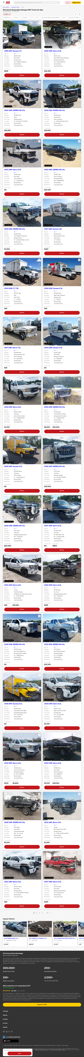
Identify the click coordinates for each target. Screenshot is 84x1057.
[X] (9, 1031)
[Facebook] (7, 1032)
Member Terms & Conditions (56, 1049)
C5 (38, 17)
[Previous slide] (5, 34)
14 (47, 913)
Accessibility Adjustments (13, 1037)
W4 (64, 17)
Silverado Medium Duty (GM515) (51, 17)
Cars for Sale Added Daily (51, 980)
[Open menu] (4, 2)
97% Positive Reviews (8, 987)
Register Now (76, 2)
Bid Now (22, 75)
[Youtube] (12, 1032)
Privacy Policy (37, 1049)
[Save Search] (79, 14)
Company (5, 1011)
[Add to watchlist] (39, 22)
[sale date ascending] (75, 14)
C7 (32, 17)
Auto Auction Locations (50, 971)
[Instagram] (4, 1032)
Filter (7, 14)
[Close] (31, 1050)
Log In (67, 2)
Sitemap (63, 1049)
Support (5, 1027)
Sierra (17, 17)
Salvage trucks (15, 7)
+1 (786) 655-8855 (7, 1045)
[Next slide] (38, 34)
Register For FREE (42, 1004)
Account (5, 1023)
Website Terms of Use (44, 1049)
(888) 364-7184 (17, 1045)
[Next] (50, 913)
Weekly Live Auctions (8, 980)
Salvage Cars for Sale (9, 971)
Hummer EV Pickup (74, 17)
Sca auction (6, 7)
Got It (19, 1053)
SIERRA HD (8, 17)
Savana (25, 17)
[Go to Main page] (7, 2)
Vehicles (5, 1015)
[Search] (58, 2)
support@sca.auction (27, 1045)
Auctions (5, 1019)
